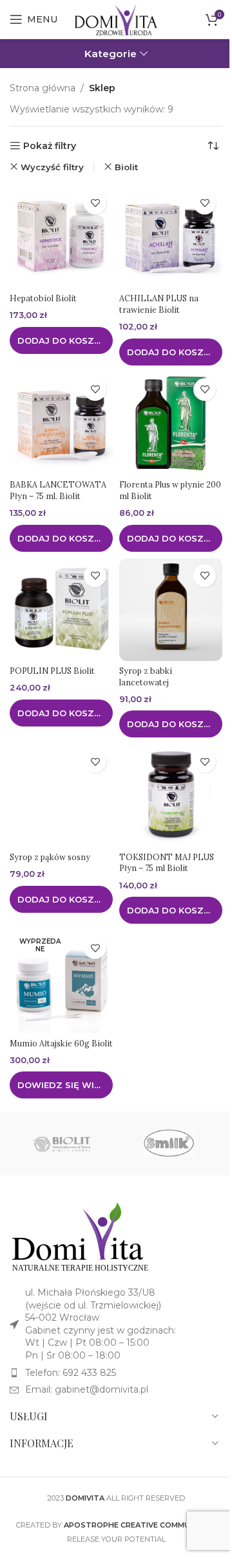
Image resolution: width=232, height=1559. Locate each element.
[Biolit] (63, 1143)
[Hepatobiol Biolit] (61, 237)
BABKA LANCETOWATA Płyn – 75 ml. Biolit (58, 490)
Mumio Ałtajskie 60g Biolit (61, 1043)
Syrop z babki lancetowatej (145, 676)
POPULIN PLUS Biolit (52, 670)
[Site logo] (116, 18)
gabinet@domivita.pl (101, 1389)
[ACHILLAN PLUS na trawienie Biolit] (170, 237)
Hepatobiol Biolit (43, 298)
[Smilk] (169, 1143)
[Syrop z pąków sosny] (61, 795)
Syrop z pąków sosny (50, 857)
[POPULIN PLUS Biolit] (61, 609)
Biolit (126, 167)
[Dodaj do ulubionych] (95, 203)
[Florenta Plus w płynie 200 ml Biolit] (170, 423)
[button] (61, 340)
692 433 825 (89, 1372)
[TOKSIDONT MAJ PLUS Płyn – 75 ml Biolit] (170, 795)
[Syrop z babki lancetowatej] (170, 609)
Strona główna (42, 88)
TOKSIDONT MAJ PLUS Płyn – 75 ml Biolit (166, 863)
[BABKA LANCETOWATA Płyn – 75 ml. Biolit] (61, 423)
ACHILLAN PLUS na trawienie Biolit (158, 304)
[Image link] (80, 1236)
